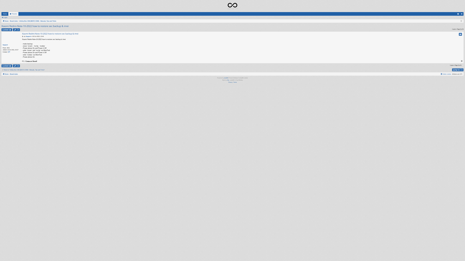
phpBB (226, 78)
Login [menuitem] (462, 14)
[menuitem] (458, 14)
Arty (228, 80)
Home (5, 14)
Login (5, 17)
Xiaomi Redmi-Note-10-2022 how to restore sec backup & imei (35, 26)
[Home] (232, 6)
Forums (14, 14)
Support (5, 45)
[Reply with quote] (460, 34)
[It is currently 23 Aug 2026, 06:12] (461, 21)
